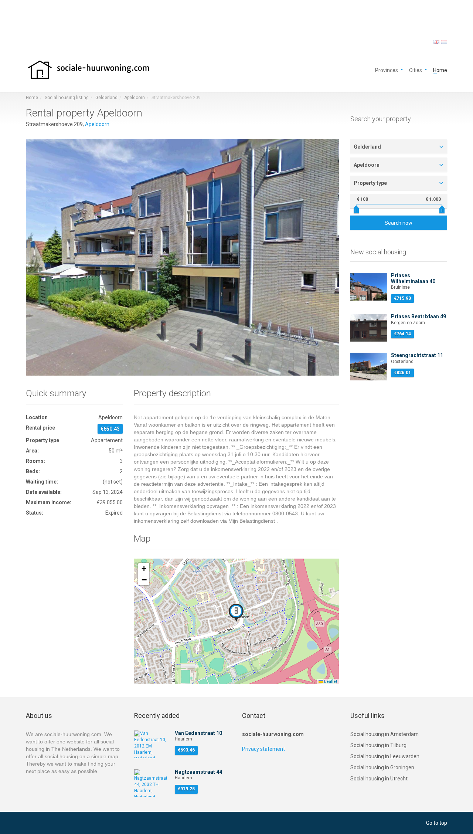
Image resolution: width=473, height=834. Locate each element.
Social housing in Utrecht (379, 779)
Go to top (436, 823)
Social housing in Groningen (382, 767)
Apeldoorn (134, 97)
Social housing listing (67, 97)
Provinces (386, 69)
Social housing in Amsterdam (384, 734)
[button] (236, 612)
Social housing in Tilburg (378, 745)
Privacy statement (263, 749)
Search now (398, 223)
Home (440, 69)
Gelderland (106, 97)
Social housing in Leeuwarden (384, 756)
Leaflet (330, 681)
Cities (415, 69)
